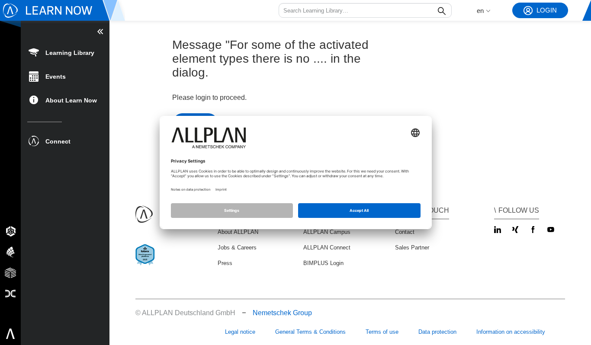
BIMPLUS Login (323, 263)
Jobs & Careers (237, 247)
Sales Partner (412, 247)
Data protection (437, 332)
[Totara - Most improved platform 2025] (146, 262)
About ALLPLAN (238, 232)
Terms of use (382, 332)
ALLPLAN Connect (326, 247)
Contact (404, 232)
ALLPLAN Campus (326, 232)
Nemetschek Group (282, 312)
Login (546, 10)
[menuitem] (65, 52)
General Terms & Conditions (310, 332)
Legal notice (240, 332)
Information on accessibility (510, 332)
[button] (365, 10)
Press (225, 263)
